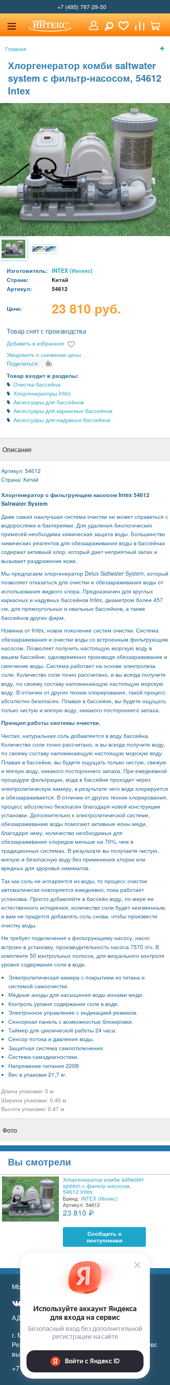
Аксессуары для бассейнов (48, 402)
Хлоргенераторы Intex (42, 393)
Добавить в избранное (35, 343)
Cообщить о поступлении (105, 1237)
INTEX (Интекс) (72, 270)
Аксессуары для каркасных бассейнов (62, 411)
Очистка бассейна (36, 384)
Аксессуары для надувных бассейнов (61, 420)
